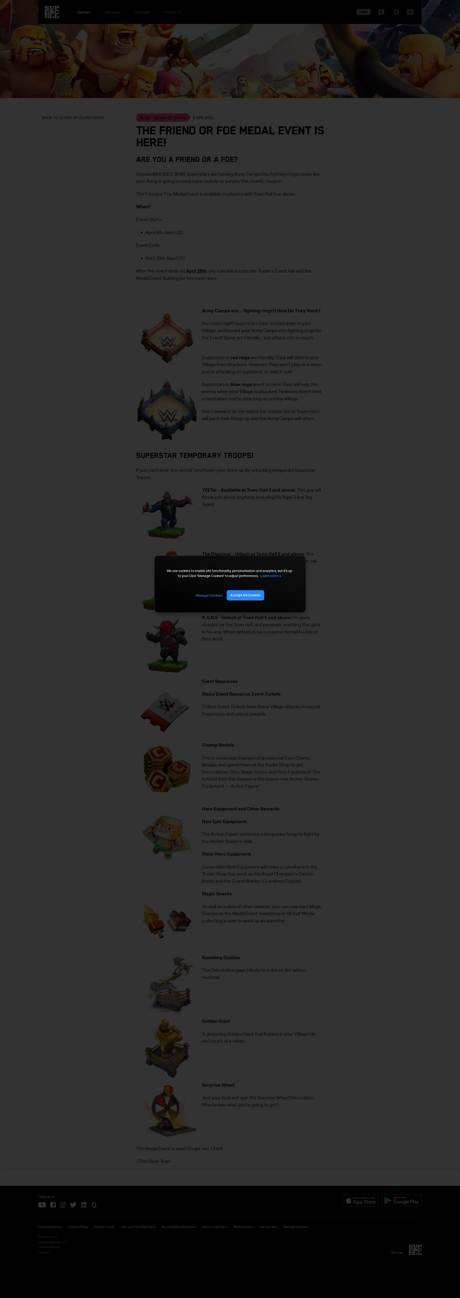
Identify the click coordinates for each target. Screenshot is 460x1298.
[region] (230, 584)
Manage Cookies (209, 595)
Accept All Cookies (245, 595)
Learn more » (270, 576)
